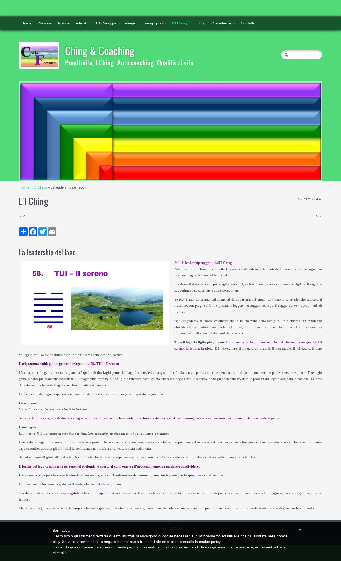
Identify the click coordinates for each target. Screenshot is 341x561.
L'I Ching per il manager (116, 23)
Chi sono (44, 23)
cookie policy (209, 541)
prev (35, 131)
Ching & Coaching (100, 51)
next (305, 131)
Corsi (201, 23)
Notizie (64, 23)
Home (26, 23)
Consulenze (221, 23)
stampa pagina (310, 198)
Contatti (247, 23)
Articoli (81, 23)
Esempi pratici (154, 23)
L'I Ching (179, 23)
